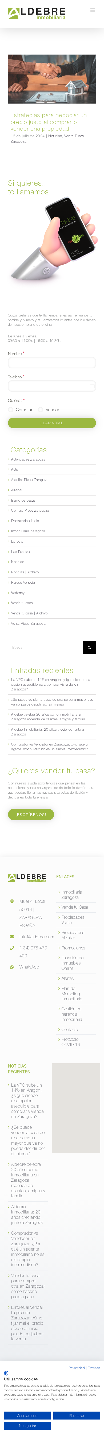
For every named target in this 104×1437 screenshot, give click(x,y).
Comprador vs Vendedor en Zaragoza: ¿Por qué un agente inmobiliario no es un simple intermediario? (27, 1249)
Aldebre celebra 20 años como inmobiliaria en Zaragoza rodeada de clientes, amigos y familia (28, 1180)
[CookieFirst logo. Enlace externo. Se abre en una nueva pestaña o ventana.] (6, 1373)
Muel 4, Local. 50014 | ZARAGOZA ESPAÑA (33, 913)
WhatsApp (29, 967)
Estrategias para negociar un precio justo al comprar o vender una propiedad (52, 75)
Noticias (32, 85)
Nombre (16, 353)
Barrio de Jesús (23, 500)
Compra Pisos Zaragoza (30, 510)
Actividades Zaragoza (28, 459)
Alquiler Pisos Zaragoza (30, 480)
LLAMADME (52, 423)
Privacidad (77, 1368)
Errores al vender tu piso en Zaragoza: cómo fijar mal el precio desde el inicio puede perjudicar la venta (27, 1323)
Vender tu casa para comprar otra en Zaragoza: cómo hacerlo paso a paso (28, 1286)
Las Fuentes (20, 552)
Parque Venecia (23, 582)
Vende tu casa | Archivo (29, 613)
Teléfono (16, 376)
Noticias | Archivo (25, 572)
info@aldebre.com (33, 936)
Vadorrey (18, 593)
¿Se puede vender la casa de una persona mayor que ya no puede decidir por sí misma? (28, 1140)
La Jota (17, 541)
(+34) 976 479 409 (33, 951)
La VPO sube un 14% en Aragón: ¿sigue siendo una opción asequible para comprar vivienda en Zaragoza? (50, 684)
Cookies (94, 1368)
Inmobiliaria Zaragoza (28, 531)
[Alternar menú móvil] (93, 10)
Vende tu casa (22, 603)
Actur (15, 469)
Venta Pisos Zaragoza (60, 85)
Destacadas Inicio (25, 521)
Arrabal (16, 490)
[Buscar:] (45, 647)
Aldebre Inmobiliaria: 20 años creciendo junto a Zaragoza (27, 1214)
